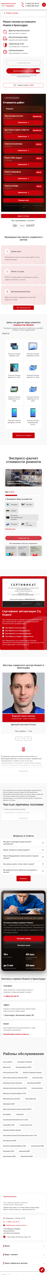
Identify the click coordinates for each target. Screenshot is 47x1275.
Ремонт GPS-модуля (13, 158)
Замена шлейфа (11, 186)
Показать (23, 878)
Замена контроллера (13, 144)
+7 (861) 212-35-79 (32, 3)
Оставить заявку (24, 938)
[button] (19, 739)
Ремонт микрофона (13, 172)
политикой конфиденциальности (27, 75)
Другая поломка (23, 216)
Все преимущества (23, 308)
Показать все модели (23, 435)
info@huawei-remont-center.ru (16, 1034)
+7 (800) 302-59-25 (32, 6)
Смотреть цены (23, 945)
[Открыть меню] (44, 5)
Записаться (22, 122)
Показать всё (23, 200)
